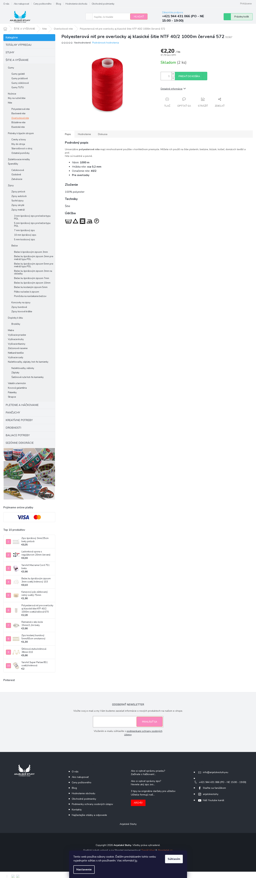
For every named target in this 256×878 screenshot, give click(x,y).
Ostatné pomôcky (20, 153)
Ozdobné (16, 174)
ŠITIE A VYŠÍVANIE (17, 60)
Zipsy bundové (19, 307)
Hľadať (139, 16)
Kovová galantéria (17, 388)
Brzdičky (15, 324)
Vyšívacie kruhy (16, 339)
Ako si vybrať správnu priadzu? (148, 771)
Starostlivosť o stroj (21, 148)
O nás (6, 3)
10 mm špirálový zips (25, 235)
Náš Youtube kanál (213, 800)
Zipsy (11, 185)
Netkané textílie (16, 353)
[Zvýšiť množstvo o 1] (173, 74)
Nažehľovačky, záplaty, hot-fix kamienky (28, 361)
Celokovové (17, 170)
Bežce (14, 245)
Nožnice (12, 93)
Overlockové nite (20, 118)
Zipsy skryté (17, 205)
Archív (138, 802)
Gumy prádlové (19, 78)
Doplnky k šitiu (15, 317)
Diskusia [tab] (102, 134)
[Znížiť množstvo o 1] (173, 78)
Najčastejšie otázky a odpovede (89, 815)
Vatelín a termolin (17, 383)
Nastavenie (84, 869)
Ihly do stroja (18, 144)
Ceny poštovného (42, 3)
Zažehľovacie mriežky (19, 159)
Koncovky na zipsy (20, 302)
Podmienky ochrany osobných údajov (92, 804)
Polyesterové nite (20, 109)
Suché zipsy (17, 200)
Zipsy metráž (18, 209)
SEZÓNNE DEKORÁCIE (20, 443)
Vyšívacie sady (15, 357)
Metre (11, 330)
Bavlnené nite (18, 113)
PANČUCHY (13, 412)
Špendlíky (13, 163)
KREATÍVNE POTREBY (19, 420)
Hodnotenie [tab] (84, 134)
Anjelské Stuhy (128, 824)
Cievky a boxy (18, 139)
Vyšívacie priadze (17, 335)
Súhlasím (174, 859)
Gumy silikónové (20, 83)
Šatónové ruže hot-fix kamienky (27, 377)
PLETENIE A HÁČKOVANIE (22, 405)
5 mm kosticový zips (24, 239)
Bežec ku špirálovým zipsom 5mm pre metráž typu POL (33, 265)
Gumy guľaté (18, 74)
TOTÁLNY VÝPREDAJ (18, 45)
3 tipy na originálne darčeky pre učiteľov (153, 791)
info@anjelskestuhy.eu (215, 772)
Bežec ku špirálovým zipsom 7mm (31, 278)
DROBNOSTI (13, 427)
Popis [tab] (68, 134)
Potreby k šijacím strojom (21, 133)
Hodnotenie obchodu (76, 3)
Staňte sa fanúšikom (214, 788)
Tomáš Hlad (148, 850)
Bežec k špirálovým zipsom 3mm (31, 252)
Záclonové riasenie (17, 348)
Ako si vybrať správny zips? (146, 781)
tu (136, 861)
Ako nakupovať (21, 3)
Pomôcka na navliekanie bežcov (30, 296)
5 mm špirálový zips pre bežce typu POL (32, 225)
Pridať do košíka (189, 76)
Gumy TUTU (17, 87)
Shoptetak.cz (165, 850)
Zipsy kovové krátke (21, 311)
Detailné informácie (171, 88)
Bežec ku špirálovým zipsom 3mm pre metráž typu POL (33, 258)
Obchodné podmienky (103, 3)
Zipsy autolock (19, 196)
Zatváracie (16, 179)
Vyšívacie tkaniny (16, 344)
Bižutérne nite (18, 122)
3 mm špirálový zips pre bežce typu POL (32, 217)
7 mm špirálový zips (24, 230)
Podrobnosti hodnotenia (105, 42)
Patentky (12, 392)
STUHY (10, 52)
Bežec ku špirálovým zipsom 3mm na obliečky (33, 272)
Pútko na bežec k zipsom (26, 291)
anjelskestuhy (210, 794)
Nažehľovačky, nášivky (22, 368)
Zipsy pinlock (18, 191)
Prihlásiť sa (149, 721)
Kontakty (77, 809)
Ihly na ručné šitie (16, 98)
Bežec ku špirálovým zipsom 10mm (32, 282)
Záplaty (15, 372)
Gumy (11, 67)
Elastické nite (18, 127)
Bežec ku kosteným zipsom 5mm (31, 287)
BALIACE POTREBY (18, 435)
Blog (58, 3)
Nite (10, 102)
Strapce (12, 397)
